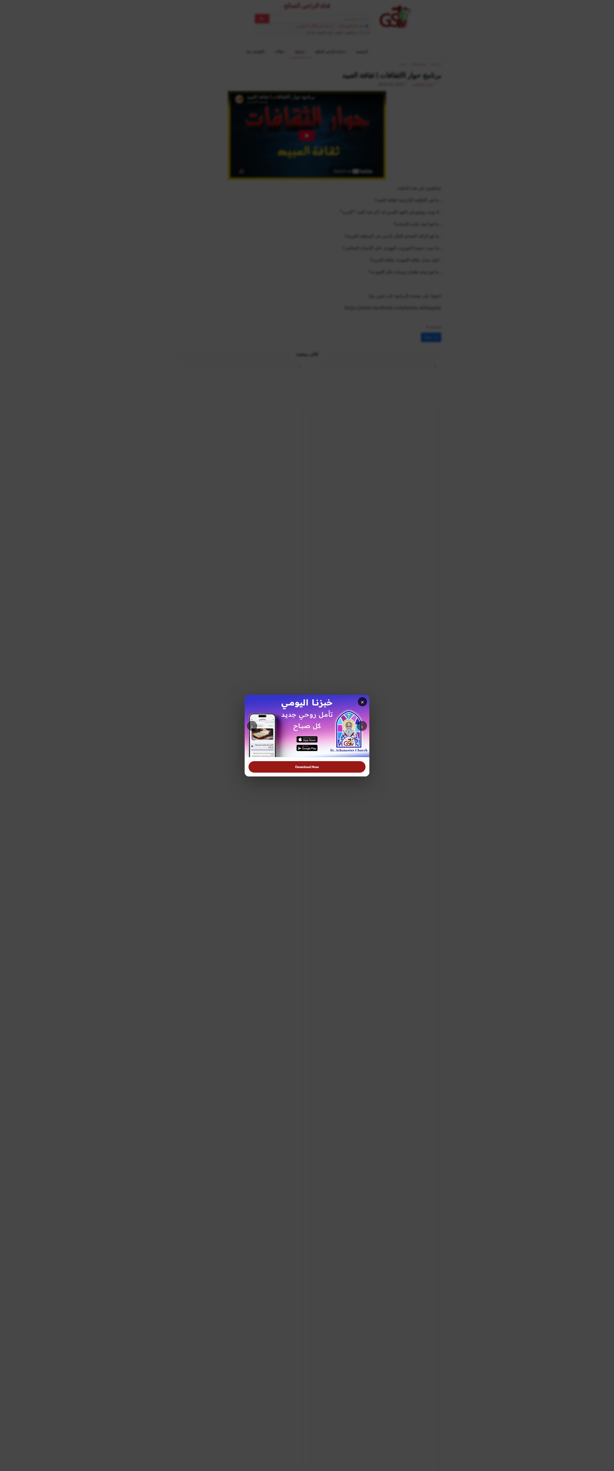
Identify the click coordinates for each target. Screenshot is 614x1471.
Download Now (307, 767)
